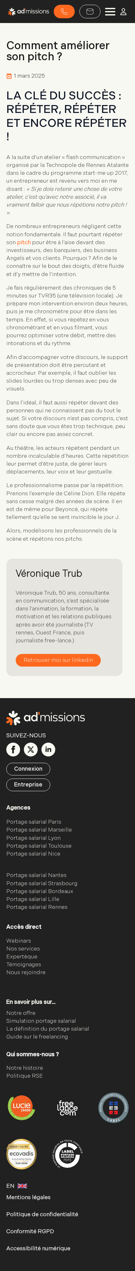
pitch (24, 242)
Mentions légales (28, 1197)
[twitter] (31, 749)
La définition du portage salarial (47, 1029)
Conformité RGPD (30, 1231)
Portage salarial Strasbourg (42, 883)
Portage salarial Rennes (37, 907)
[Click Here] (64, 11)
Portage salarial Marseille (39, 830)
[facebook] (13, 749)
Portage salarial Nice (33, 853)
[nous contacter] (89, 11)
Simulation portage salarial (41, 1021)
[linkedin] (48, 749)
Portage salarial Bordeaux (39, 891)
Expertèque (21, 956)
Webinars (18, 941)
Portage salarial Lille (32, 899)
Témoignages (23, 964)
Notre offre (20, 1013)
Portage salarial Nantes (36, 875)
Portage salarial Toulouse (39, 846)
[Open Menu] (110, 12)
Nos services (23, 948)
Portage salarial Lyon (33, 838)
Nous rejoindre (26, 972)
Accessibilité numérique (38, 1248)
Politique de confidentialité (42, 1214)
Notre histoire (24, 1068)
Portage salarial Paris (33, 822)
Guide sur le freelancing (37, 1036)
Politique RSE (24, 1076)
